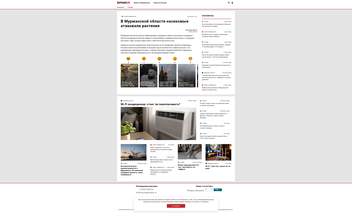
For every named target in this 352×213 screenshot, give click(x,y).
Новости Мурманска (130, 16)
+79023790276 (146, 189)
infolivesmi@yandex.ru (146, 192)
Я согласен (176, 206)
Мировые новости (209, 72)
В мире (206, 21)
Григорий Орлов (191, 30)
